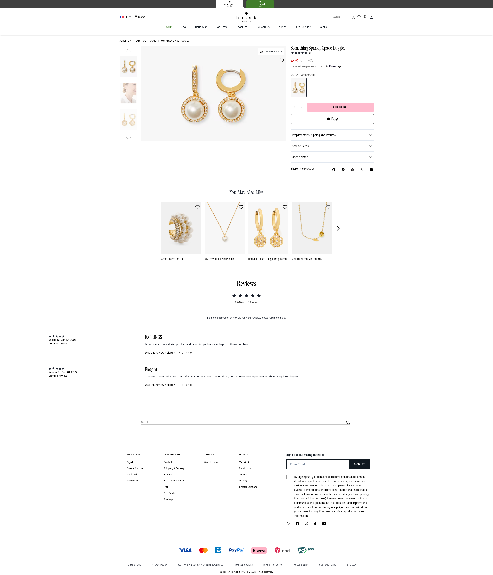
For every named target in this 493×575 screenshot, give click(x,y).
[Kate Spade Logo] (246, 17)
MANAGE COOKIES (244, 565)
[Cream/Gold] (299, 87)
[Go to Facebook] (297, 525)
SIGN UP (359, 464)
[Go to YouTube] (324, 525)
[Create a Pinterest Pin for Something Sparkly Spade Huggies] (352, 169)
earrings (141, 40)
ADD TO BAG (340, 107)
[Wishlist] (359, 17)
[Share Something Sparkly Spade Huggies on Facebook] (333, 169)
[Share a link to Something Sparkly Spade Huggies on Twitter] (362, 169)
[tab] (229, 4)
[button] (128, 67)
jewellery (125, 40)
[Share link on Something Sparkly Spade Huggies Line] (343, 169)
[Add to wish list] (282, 60)
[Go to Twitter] (306, 525)
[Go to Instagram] (288, 525)
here (282, 317)
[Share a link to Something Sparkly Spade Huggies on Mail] (371, 169)
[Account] (365, 17)
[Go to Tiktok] (315, 525)
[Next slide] (340, 228)
